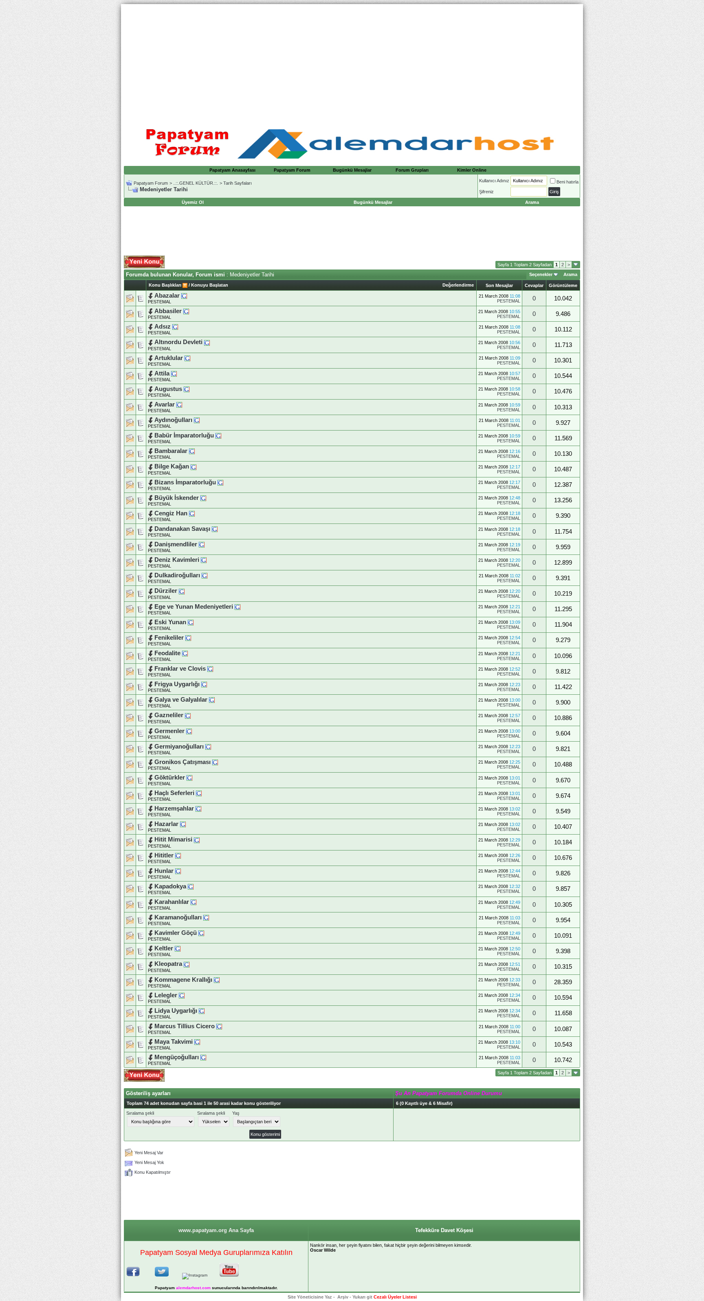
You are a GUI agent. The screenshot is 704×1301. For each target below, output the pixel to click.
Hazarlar (167, 824)
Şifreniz (486, 191)
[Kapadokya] (191, 886)
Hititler (164, 855)
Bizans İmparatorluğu (186, 482)
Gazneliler (168, 715)
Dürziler (166, 591)
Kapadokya (170, 886)
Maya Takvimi (174, 1041)
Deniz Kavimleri (177, 560)
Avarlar (165, 404)
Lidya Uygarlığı (176, 1010)
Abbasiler (168, 311)
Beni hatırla (568, 181)
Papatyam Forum (292, 170)
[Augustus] (186, 389)
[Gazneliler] (188, 715)
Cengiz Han (171, 513)
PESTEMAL (159, 301)
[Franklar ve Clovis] (210, 668)
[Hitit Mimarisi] (197, 839)
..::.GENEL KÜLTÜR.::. (195, 183)
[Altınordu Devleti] (207, 342)
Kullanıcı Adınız (494, 180)
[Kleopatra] (186, 964)
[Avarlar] (179, 404)
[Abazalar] (184, 295)
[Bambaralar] (192, 451)
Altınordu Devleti (179, 342)
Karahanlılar (171, 902)
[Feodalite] (185, 653)
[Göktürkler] (189, 777)
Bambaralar (171, 451)
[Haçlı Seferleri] (199, 793)
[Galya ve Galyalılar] (212, 699)
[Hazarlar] (183, 824)
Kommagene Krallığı (184, 979)
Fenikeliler (169, 637)
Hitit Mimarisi (174, 839)
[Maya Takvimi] (197, 1041)
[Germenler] (189, 731)
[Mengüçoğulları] (203, 1057)
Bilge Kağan (172, 466)
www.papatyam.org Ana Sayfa (216, 1230)
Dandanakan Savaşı (183, 529)
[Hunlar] (178, 871)
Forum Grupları (412, 170)
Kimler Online (471, 170)
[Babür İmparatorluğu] (218, 435)
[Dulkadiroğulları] (204, 575)
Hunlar (164, 871)
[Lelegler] (182, 995)
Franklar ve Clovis (180, 668)
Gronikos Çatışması (183, 762)
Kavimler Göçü (176, 933)
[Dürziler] (182, 591)
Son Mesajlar (499, 285)
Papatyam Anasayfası (232, 170)
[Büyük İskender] (203, 498)
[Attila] (174, 373)
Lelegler (166, 995)
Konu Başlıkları (165, 285)
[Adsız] (175, 326)
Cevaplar (534, 285)
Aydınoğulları (173, 420)
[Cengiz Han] (192, 513)
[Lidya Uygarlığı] (202, 1010)
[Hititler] (178, 855)
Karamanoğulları (178, 917)
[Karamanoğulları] (206, 917)
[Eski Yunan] (191, 622)
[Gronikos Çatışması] (215, 762)
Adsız (163, 326)
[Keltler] (177, 948)
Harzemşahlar (174, 808)
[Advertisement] (352, 61)
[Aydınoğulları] (197, 420)
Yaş (236, 1113)
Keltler (163, 948)
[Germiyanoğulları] (208, 746)
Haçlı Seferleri (175, 793)
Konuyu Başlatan (209, 285)
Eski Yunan (171, 622)
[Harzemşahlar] (198, 808)
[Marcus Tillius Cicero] (219, 1026)
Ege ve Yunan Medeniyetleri (194, 606)
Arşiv (342, 1296)
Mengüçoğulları (176, 1057)
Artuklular (168, 358)
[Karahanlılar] (193, 902)
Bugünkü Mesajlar (352, 170)
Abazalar (167, 295)
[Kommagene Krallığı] (217, 979)
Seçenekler (540, 274)
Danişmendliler (175, 544)
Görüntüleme (563, 285)
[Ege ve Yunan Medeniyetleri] (237, 606)
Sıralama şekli (140, 1113)
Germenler (170, 731)
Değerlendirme (458, 285)
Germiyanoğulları (179, 746)
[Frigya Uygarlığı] (204, 684)
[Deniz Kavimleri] (204, 560)
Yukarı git (362, 1296)
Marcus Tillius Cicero (185, 1026)
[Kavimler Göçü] (201, 933)
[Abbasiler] (186, 311)
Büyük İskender (177, 498)
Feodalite (168, 653)
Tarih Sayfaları (237, 183)
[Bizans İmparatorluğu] (220, 482)
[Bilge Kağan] (193, 466)
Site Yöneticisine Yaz (310, 1296)
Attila (161, 373)
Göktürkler (170, 777)
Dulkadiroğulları (178, 575)
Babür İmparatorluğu (185, 435)
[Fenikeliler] (188, 637)
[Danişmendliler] (202, 544)
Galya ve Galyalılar (181, 699)
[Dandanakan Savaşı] (215, 529)
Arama (570, 274)
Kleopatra (168, 964)
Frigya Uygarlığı (177, 684)
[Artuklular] (187, 358)
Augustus (168, 389)
